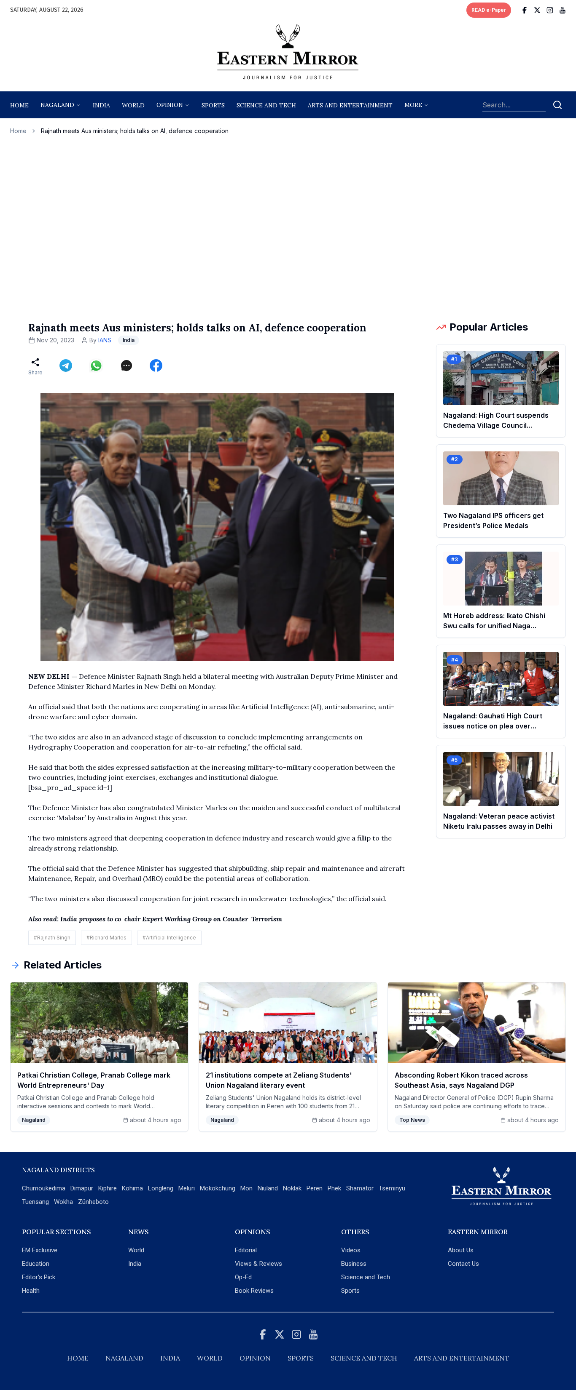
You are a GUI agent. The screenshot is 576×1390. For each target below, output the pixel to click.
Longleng (160, 1188)
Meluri (186, 1188)
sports (213, 105)
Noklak (292, 1188)
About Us (461, 1250)
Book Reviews (254, 1290)
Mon (246, 1188)
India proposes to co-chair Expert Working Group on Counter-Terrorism (171, 919)
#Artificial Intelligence (169, 937)
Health (31, 1290)
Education (35, 1263)
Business (353, 1263)
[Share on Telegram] (65, 365)
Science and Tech (365, 1277)
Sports (350, 1290)
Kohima (132, 1188)
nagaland (57, 105)
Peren (315, 1188)
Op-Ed (243, 1277)
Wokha (63, 1202)
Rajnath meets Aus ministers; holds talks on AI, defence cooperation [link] (135, 130)
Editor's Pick (38, 1277)
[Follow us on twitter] (537, 10)
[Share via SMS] (126, 365)
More (413, 105)
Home (19, 105)
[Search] (557, 104)
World (133, 105)
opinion (169, 105)
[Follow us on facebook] (524, 10)
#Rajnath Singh (52, 937)
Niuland (268, 1188)
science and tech (266, 105)
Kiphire (107, 1188)
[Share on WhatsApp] (96, 365)
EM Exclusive (39, 1250)
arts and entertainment (350, 105)
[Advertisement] (288, 228)
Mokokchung (217, 1188)
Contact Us (463, 1263)
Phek (334, 1188)
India (101, 105)
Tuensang (35, 1202)
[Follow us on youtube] (562, 10)
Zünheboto (93, 1202)
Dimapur (81, 1188)
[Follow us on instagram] (549, 10)
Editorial (246, 1250)
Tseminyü (392, 1188)
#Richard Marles (106, 937)
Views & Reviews (258, 1263)
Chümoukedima (43, 1188)
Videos (351, 1250)
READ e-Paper (488, 10)
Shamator (360, 1188)
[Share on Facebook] (156, 365)
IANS (104, 340)
